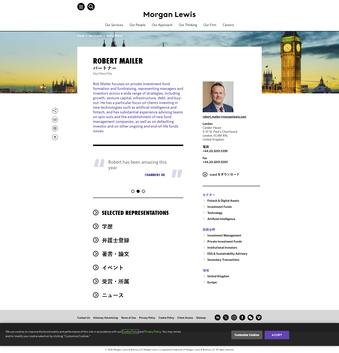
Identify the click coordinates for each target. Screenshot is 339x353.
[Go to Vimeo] (259, 317)
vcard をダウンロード (225, 174)
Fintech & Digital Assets (223, 200)
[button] (81, 6)
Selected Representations (135, 213)
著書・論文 (115, 254)
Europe (212, 282)
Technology (214, 213)
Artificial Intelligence (221, 219)
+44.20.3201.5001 (215, 162)
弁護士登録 (115, 240)
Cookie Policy (166, 317)
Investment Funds (219, 207)
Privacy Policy (147, 317)
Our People (137, 25)
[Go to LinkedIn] (218, 317)
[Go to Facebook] (242, 317)
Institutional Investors (222, 247)
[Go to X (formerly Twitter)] (226, 317)
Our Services (114, 25)
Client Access (185, 317)
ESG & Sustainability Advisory (227, 253)
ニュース (113, 295)
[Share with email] (55, 119)
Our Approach (162, 25)
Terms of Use (128, 317)
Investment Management (224, 235)
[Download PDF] (55, 137)
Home (80, 35)
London (208, 124)
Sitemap (201, 317)
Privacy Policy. (153, 331)
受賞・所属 (115, 281)
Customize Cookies (247, 335)
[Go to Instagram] (234, 317)
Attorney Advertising (105, 317)
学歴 (107, 226)
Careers (228, 25)
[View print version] (55, 128)
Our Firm (209, 25)
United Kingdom (218, 276)
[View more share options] (55, 111)
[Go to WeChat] (250, 317)
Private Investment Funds (224, 241)
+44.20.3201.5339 (215, 151)
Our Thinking (188, 25)
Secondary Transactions (223, 260)
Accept (277, 335)
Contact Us (83, 317)
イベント (113, 268)
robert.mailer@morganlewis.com (224, 117)
